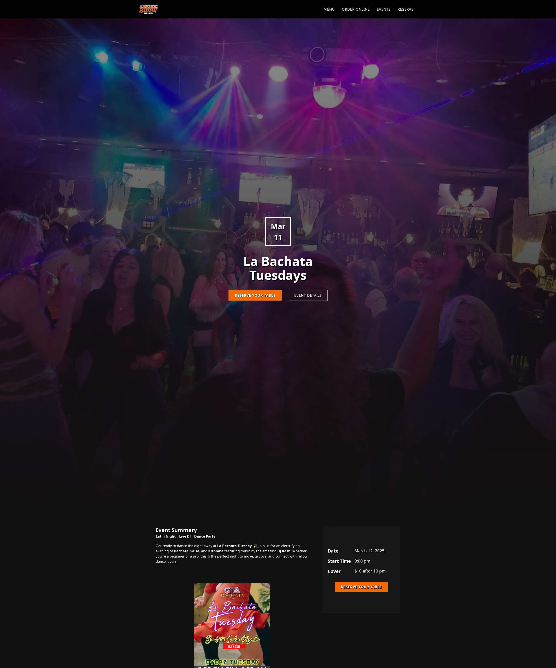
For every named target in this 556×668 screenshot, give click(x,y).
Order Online (356, 9)
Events (384, 9)
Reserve (406, 9)
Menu (329, 9)
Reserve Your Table (255, 298)
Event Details (308, 298)
